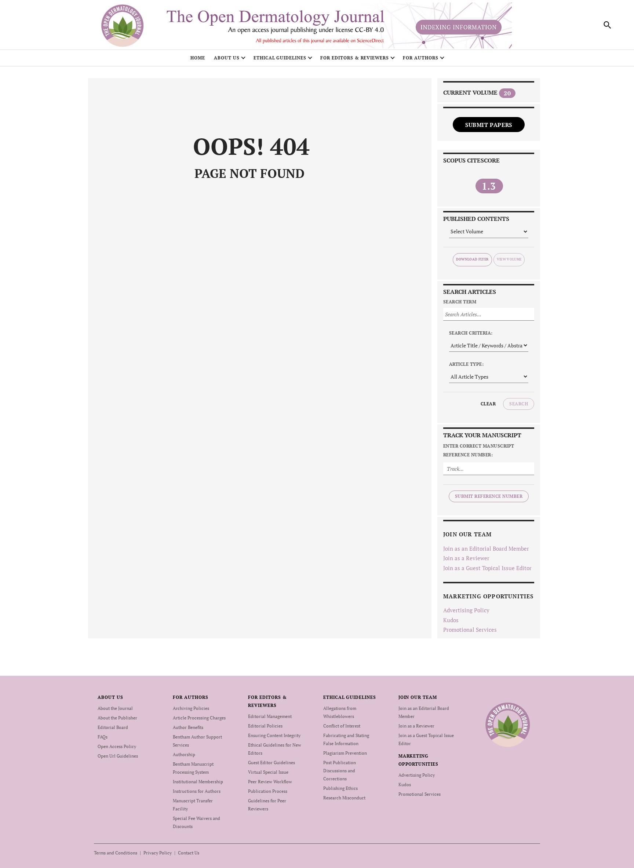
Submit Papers (488, 124)
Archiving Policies (191, 708)
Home (197, 58)
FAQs (103, 737)
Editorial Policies (265, 726)
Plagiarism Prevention (345, 753)
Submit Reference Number (488, 496)
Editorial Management (270, 716)
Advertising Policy (466, 610)
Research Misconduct (344, 797)
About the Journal (115, 708)
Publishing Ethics (340, 788)
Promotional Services (470, 629)
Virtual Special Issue (268, 772)
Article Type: (466, 364)
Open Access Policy (117, 746)
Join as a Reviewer (466, 558)
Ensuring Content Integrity (274, 735)
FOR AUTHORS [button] (420, 58)
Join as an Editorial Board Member (486, 548)
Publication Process (267, 791)
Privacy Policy (157, 853)
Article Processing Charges (199, 718)
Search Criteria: (471, 333)
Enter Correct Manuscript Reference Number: (478, 450)
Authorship (184, 754)
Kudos (451, 620)
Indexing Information (458, 27)
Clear (488, 403)
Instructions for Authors (197, 791)
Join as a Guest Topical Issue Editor (487, 568)
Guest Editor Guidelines (271, 762)
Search (518, 403)
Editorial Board (113, 727)
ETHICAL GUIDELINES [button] (280, 58)
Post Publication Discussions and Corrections (339, 770)
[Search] (607, 25)
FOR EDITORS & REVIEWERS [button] (354, 58)
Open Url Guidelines (118, 756)
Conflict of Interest (341, 726)
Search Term (459, 301)
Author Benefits (188, 727)
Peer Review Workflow (270, 781)
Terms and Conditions (115, 853)
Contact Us (188, 853)
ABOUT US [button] (227, 58)
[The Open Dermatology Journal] (508, 724)
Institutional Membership (198, 781)
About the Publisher (117, 718)
